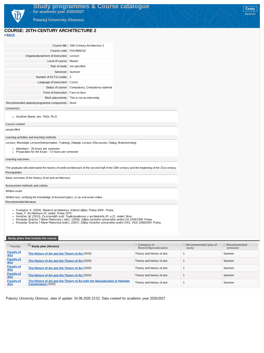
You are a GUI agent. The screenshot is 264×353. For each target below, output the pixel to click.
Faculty (15, 246)
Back (11, 34)
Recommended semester (237, 246)
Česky (250, 9)
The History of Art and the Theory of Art (55, 253)
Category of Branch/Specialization (153, 246)
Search (250, 14)
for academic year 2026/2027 (58, 12)
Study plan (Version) (45, 246)
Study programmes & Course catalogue (91, 6)
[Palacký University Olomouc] (17, 16)
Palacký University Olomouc (58, 20)
